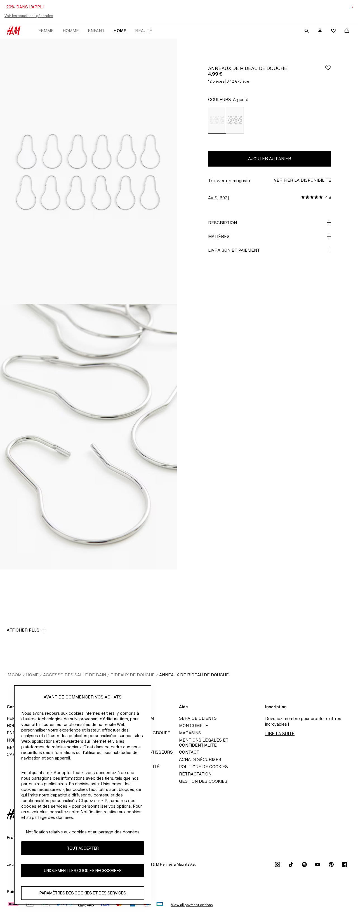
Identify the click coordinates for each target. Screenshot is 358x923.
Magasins (190, 732)
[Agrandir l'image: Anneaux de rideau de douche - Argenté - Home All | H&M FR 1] (88, 171)
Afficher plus (23, 630)
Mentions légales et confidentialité (204, 742)
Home (120, 30)
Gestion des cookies (203, 781)
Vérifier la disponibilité (302, 180)
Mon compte (193, 725)
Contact (189, 752)
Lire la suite (280, 733)
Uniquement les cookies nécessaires (83, 870)
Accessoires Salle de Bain (74, 674)
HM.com (13, 674)
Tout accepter (83, 848)
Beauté (143, 30)
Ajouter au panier (269, 158)
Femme (46, 30)
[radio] (217, 120)
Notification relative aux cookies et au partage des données (83, 831)
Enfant (96, 30)
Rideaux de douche (132, 674)
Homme (71, 30)
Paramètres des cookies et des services (82, 893)
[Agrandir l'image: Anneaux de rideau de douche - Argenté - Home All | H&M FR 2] (88, 436)
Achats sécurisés (200, 759)
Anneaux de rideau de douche (194, 674)
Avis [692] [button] (218, 197)
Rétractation (195, 774)
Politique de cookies (203, 766)
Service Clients (198, 718)
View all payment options (192, 905)
